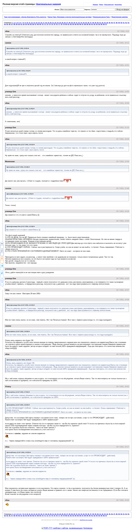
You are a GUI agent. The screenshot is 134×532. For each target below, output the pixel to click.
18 (46, 22)
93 (96, 24)
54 (5, 24)
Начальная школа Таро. (101, 17)
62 (23, 24)
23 (57, 22)
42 (102, 22)
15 (39, 22)
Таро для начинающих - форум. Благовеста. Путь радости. (25, 17)
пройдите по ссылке (86, 520)
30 (74, 22)
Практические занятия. (120, 17)
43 (105, 22)
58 (14, 24)
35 (86, 22)
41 (100, 22)
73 (49, 24)
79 (64, 24)
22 (55, 22)
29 (72, 22)
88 (85, 24)
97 (106, 24)
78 (61, 24)
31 (76, 22)
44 (107, 22)
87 (82, 24)
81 (68, 24)
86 (80, 24)
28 (69, 22)
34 (83, 22)
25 (62, 22)
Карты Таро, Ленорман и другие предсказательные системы (69, 17)
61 (21, 24)
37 (90, 22)
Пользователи (109, 4)
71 (45, 24)
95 (101, 24)
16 (41, 22)
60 (19, 24)
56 (9, 24)
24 (60, 22)
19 (48, 22)
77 (59, 24)
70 (42, 24)
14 (36, 22)
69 (40, 24)
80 (66, 24)
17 (43, 22)
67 (35, 24)
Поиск (101, 4)
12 (32, 22)
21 (53, 22)
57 (12, 24)
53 (128, 22)
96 (104, 24)
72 (47, 24)
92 (94, 24)
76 (56, 24)
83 (73, 24)
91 (92, 24)
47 (114, 22)
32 (79, 22)
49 (119, 22)
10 (27, 22)
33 (81, 22)
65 (31, 24)
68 (38, 24)
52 (126, 22)
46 (112, 22)
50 (121, 22)
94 (99, 24)
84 (75, 24)
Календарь (118, 4)
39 (95, 22)
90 (89, 24)
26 (65, 22)
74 (52, 24)
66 (33, 24)
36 (88, 22)
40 (98, 22)
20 (50, 22)
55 (7, 24)
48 (116, 22)
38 (93, 22)
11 (29, 22)
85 (78, 24)
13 (34, 22)
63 (26, 24)
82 (71, 24)
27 (67, 22)
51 (123, 22)
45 (109, 22)
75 (54, 24)
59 (16, 24)
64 (28, 24)
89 (87, 24)
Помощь (95, 4)
